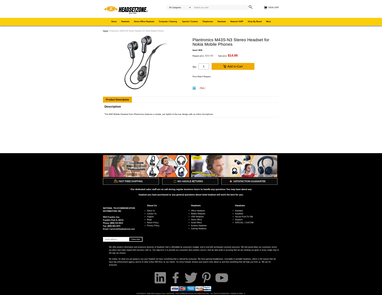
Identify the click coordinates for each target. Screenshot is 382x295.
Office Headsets (198, 211)
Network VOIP (236, 21)
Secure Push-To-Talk (244, 217)
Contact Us (152, 214)
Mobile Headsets (198, 214)
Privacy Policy (153, 225)
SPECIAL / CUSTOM (244, 222)
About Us (152, 205)
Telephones (207, 21)
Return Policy (153, 222)
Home (114, 21)
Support (150, 217)
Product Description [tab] (117, 99)
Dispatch (239, 219)
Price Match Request (201, 76)
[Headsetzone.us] (126, 9)
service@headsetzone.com (122, 229)
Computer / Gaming (168, 21)
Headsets (125, 21)
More (268, 21)
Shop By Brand (255, 21)
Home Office (196, 219)
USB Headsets (197, 217)
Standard (239, 211)
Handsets (221, 21)
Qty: (194, 66)
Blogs (149, 219)
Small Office (196, 222)
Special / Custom (190, 21)
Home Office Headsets (144, 21)
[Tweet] (194, 89)
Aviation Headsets (199, 225)
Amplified (239, 214)
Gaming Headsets (199, 228)
